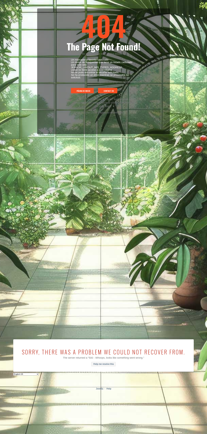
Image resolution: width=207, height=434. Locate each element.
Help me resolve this (103, 364)
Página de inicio (83, 90)
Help (108, 389)
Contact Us (109, 90)
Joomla (99, 389)
